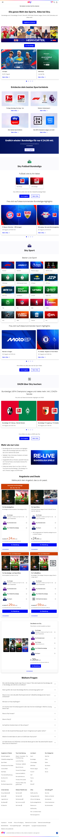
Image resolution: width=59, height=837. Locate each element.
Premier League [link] (33, 768)
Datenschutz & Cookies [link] (30, 822)
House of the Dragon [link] (20, 770)
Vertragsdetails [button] (29, 144)
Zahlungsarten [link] (26, 825)
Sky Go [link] (45, 771)
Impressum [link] (4, 822)
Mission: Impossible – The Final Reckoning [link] (21, 757)
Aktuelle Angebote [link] (5, 756)
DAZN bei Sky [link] (33, 808)
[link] (29, 2)
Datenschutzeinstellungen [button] (44, 822)
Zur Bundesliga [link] (29, 45)
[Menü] (2, 2)
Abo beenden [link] (47, 799)
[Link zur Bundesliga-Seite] (29, 34)
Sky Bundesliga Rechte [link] (35, 802)
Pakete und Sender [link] (48, 796)
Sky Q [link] (45, 768)
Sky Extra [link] (3, 781)
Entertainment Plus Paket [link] (7, 765)
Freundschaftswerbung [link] (6, 775)
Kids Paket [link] (3, 771)
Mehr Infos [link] (35, 194)
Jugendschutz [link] (4, 799)
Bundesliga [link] (32, 759)
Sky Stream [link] (46, 765)
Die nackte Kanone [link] (19, 776)
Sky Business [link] (18, 799)
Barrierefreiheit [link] (4, 825)
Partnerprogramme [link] (34, 814)
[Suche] (53, 2)
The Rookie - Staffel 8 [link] (20, 764)
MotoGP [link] (32, 784)
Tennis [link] (31, 778)
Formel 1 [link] (32, 771)
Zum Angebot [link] (29, 148)
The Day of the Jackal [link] (20, 779)
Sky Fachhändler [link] (48, 805)
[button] (21, 181)
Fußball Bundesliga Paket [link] (7, 759)
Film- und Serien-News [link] (35, 811)
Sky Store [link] (17, 793)
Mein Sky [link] (46, 756)
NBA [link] (31, 781)
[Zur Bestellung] (14, 493)
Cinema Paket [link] (4, 768)
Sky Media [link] (3, 802)
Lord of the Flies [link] (19, 761)
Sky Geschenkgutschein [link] (6, 784)
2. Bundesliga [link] (33, 762)
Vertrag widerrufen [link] (34, 796)
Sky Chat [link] (46, 793)
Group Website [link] (4, 793)
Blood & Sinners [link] (19, 767)
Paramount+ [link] (33, 805)
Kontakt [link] (10, 822)
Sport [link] (31, 756)
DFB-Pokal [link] (32, 765)
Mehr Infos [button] (14, 109)
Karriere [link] (3, 796)
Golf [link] (31, 775)
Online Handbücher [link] (49, 802)
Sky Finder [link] (17, 805)
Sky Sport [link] (17, 796)
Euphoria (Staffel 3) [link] (20, 773)
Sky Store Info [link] (4, 778)
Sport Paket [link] (4, 762)
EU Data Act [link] (4, 805)
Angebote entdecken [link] (29, 22)
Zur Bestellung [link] (15, 541)
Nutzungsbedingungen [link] (15, 825)
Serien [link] (45, 762)
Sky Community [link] (19, 802)
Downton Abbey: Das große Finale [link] (20, 783)
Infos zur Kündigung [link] (34, 799)
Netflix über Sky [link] (33, 793)
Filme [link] (45, 759)
